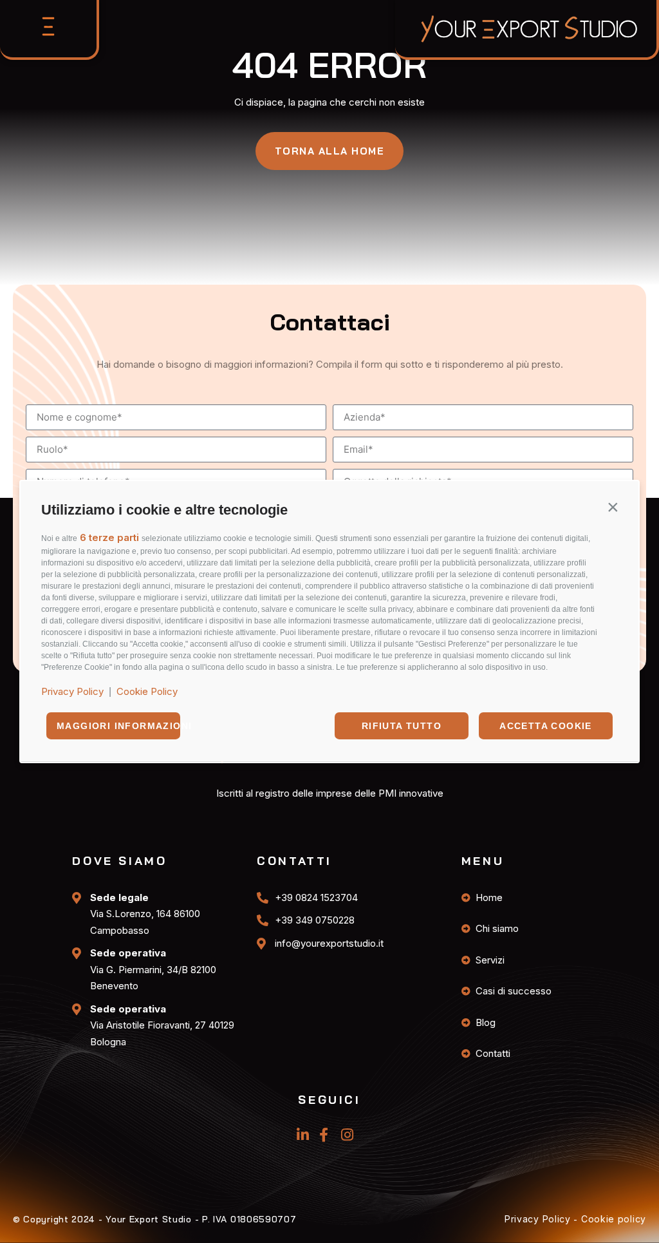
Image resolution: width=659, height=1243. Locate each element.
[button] (613, 507)
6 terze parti (109, 537)
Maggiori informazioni (118, 726)
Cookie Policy (147, 691)
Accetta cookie (545, 726)
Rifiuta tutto (401, 726)
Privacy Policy (72, 691)
